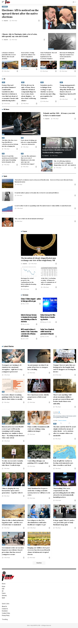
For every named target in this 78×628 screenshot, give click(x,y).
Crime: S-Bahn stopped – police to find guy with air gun (31, 299)
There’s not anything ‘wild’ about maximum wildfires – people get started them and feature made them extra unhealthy (63, 399)
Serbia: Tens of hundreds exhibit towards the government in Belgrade (47, 331)
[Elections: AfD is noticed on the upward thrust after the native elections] (59, 17)
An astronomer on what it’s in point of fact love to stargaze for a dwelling (38, 367)
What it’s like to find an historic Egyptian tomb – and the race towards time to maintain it (13, 522)
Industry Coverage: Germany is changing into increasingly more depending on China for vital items (29, 318)
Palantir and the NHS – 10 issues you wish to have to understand (59, 114)
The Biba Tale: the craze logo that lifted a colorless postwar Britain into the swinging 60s (10, 143)
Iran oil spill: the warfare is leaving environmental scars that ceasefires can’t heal (63, 463)
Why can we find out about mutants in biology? (29, 219)
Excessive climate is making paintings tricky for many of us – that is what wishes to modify (13, 397)
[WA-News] (7, 2)
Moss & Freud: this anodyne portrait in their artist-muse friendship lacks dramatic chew (10, 159)
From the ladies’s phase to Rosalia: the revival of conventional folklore (37, 193)
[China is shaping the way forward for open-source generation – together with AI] (13, 479)
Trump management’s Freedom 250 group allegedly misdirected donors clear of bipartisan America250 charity (68, 90)
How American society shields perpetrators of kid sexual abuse (38, 397)
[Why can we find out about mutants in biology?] (7, 222)
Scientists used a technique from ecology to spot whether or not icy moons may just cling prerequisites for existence (47, 91)
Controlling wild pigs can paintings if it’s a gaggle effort (38, 462)
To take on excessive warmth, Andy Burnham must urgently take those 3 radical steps (12, 463)
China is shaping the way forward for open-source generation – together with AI (12, 490)
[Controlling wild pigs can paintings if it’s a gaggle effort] (39, 452)
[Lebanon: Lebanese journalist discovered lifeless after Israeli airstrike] (10, 65)
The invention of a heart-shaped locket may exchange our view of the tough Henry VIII (38, 259)
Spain (5, 176)
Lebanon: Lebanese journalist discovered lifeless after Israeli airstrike (9, 56)
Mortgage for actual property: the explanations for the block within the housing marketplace (28, 282)
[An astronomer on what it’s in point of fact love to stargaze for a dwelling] (39, 356)
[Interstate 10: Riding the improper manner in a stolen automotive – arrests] (68, 65)
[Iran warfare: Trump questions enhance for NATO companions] (29, 63)
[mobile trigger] (3, 2)
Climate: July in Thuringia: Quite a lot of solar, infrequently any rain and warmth (19, 35)
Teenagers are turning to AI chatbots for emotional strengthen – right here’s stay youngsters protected (12, 368)
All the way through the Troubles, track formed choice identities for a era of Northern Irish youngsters (57, 150)
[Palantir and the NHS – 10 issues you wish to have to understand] (21, 123)
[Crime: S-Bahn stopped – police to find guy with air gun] (50, 305)
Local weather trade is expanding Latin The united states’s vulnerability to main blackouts (43, 206)
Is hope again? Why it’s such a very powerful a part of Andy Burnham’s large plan (63, 522)
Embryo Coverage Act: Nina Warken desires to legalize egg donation (47, 317)
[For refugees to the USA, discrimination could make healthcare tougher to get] (39, 511)
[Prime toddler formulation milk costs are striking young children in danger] (39, 417)
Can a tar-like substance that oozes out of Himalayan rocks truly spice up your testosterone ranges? (28, 160)
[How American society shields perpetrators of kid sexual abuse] (39, 386)
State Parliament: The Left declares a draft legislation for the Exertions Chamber (48, 56)
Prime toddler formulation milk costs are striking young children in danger (38, 429)
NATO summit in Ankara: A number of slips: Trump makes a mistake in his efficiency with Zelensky (29, 332)
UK (3, 134)
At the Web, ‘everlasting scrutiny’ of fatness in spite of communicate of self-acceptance (48, 281)
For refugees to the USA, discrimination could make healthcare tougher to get (37, 522)
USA (3, 82)
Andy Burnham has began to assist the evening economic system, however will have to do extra (39, 491)
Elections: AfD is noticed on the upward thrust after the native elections (20, 13)
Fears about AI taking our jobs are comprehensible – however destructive (29, 142)
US (4, 79)
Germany (5, 6)
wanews (6, 20)
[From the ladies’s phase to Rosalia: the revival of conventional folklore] (7, 196)
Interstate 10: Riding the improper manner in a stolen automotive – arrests (67, 56)
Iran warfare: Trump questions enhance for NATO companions (28, 55)
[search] (69, 2)
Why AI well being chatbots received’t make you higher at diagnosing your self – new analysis (65, 163)
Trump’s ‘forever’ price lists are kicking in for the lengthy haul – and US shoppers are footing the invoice (64, 368)
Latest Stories (9, 346)
